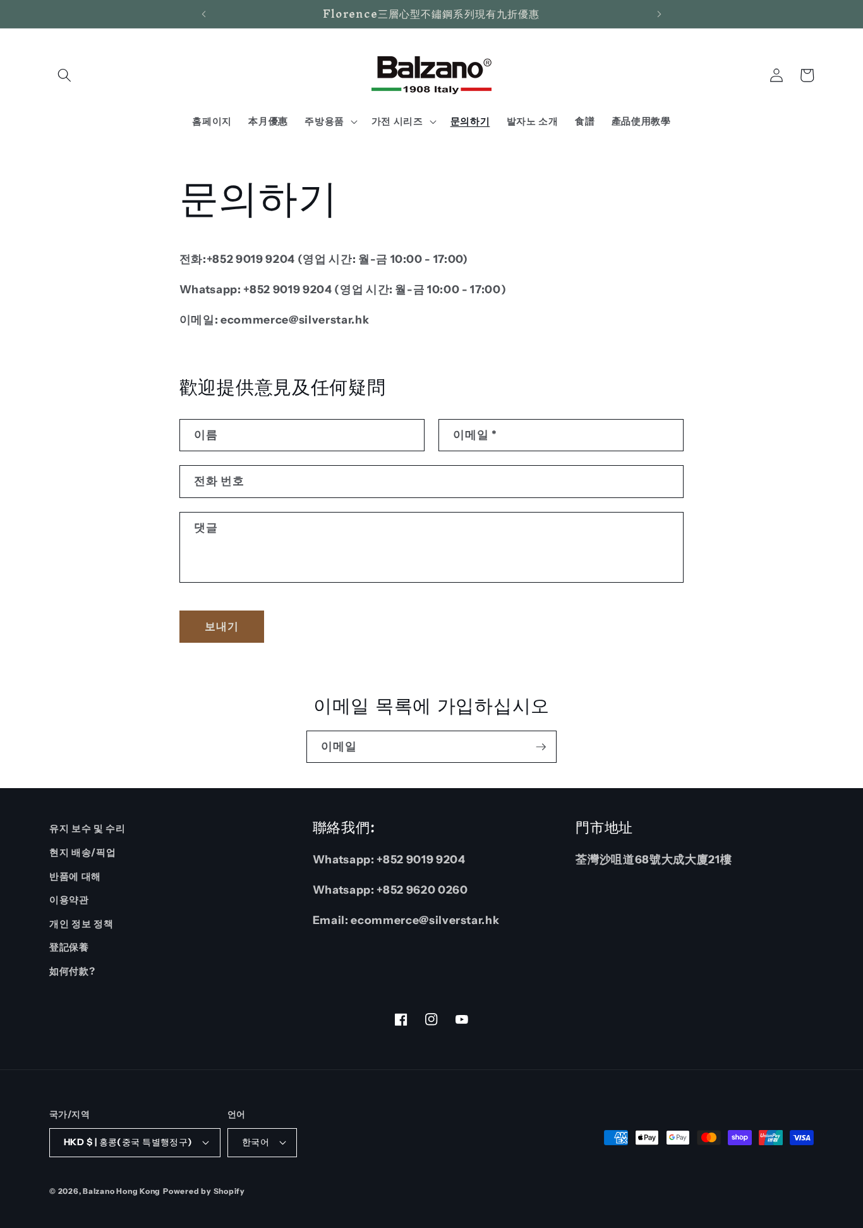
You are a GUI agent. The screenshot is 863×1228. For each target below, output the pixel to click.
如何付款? (72, 971)
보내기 (222, 626)
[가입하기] (541, 747)
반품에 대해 (75, 876)
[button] (64, 75)
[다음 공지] (659, 14)
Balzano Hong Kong (121, 1191)
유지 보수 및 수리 (87, 828)
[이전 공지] (203, 14)
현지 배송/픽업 (82, 852)
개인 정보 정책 (81, 924)
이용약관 (69, 900)
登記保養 (69, 947)
